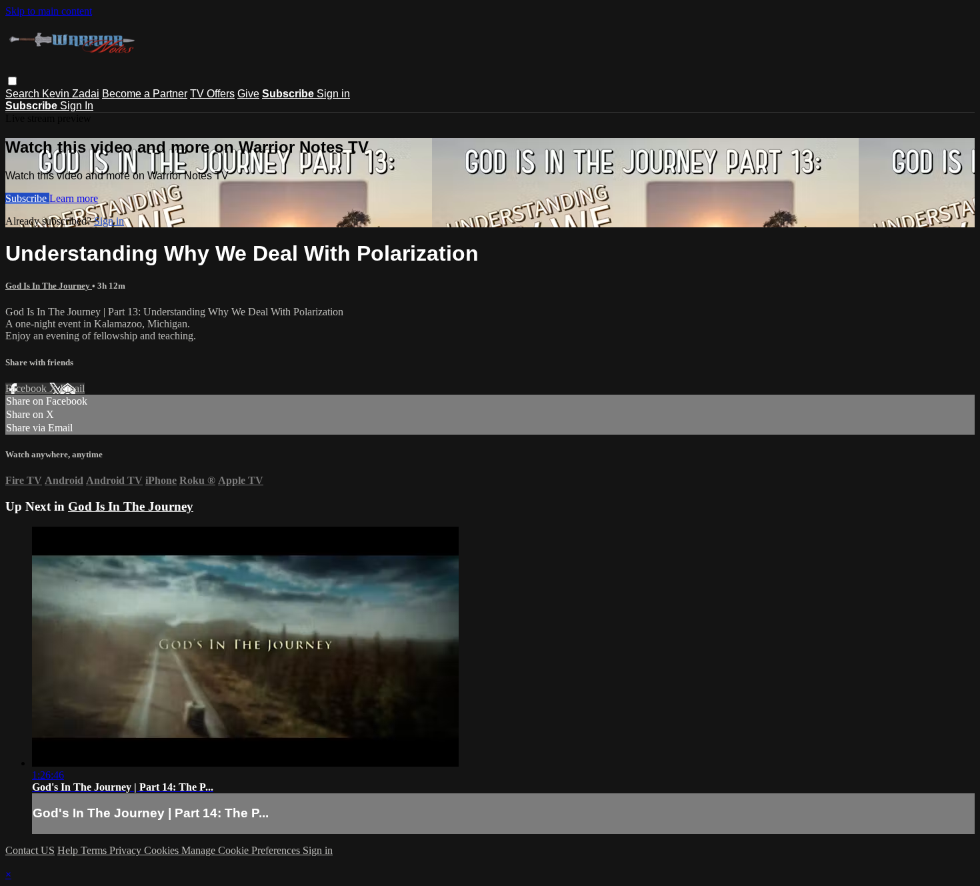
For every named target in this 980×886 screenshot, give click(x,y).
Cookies (162, 850)
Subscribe (27, 198)
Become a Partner (144, 93)
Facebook (27, 388)
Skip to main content (48, 11)
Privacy (126, 850)
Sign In (76, 105)
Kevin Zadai (70, 93)
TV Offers (212, 93)
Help (69, 850)
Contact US (30, 850)
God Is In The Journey (48, 286)
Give (248, 93)
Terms (95, 850)
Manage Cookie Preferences (242, 850)
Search (23, 93)
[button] (12, 81)
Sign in (333, 93)
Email (72, 388)
